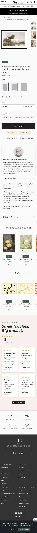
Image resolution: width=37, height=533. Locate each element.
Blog (2, 490)
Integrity (3, 503)
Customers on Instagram (7, 493)
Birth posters (4, 477)
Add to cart (19, 126)
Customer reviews (23, 471)
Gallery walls (4, 467)
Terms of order (5, 497)
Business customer (23, 503)
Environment (21, 477)
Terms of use (4, 500)
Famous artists (6, 75)
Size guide (9, 113)
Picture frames (5, 474)
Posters (3, 471)
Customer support (23, 493)
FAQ (19, 497)
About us (21, 467)
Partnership (21, 474)
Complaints (21, 506)
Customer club (22, 500)
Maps (2, 480)
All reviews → (18, 402)
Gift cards (20, 453)
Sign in (20, 490)
